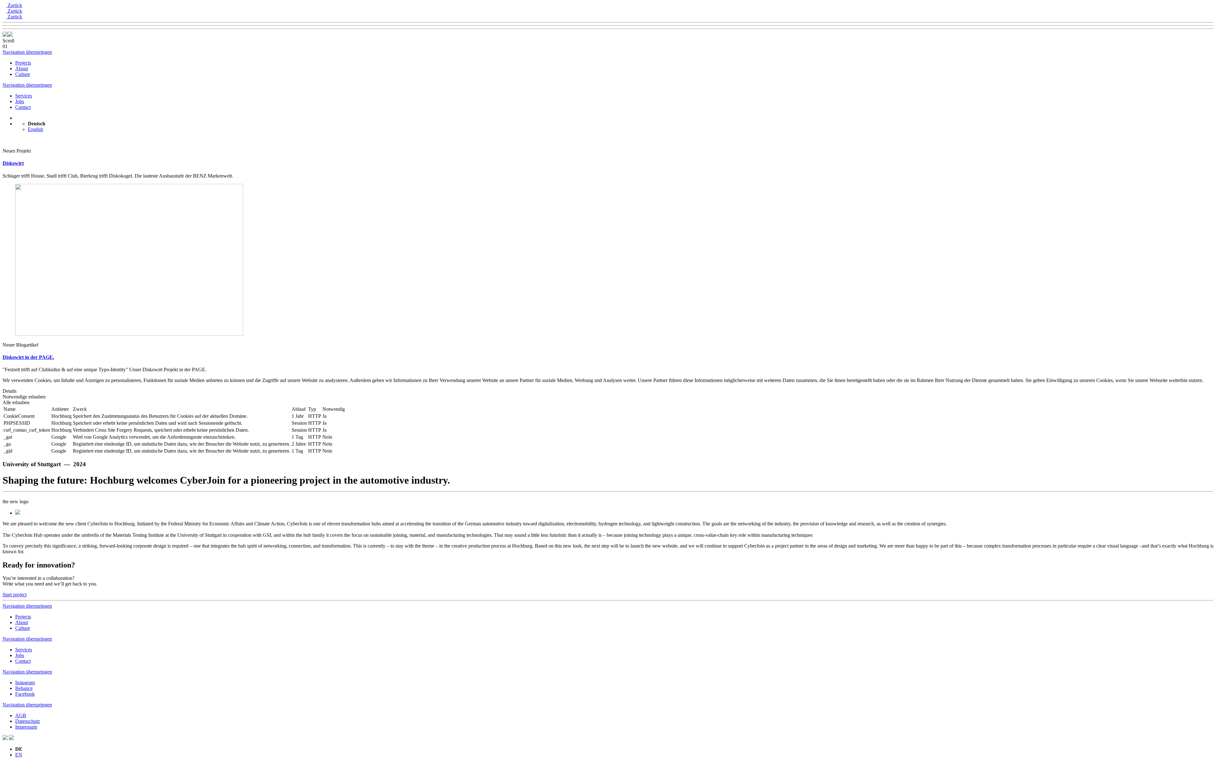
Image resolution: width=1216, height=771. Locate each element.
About (21, 68)
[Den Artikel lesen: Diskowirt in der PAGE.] (129, 334)
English (35, 129)
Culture (22, 74)
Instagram (25, 682)
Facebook (25, 694)
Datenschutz (27, 721)
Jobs (19, 101)
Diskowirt (13, 163)
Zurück (14, 5)
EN (18, 754)
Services (23, 95)
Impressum (26, 727)
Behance (24, 688)
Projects (23, 63)
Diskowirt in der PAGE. (28, 357)
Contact (23, 107)
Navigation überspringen (27, 52)
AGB (20, 715)
